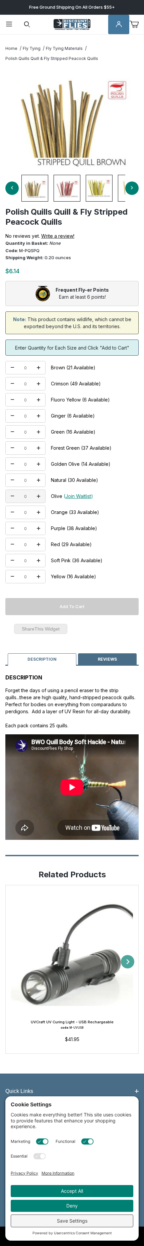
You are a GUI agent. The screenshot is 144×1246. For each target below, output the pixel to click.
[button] (35, 188)
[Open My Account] (119, 24)
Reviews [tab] (107, 659)
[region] (72, 188)
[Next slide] (127, 961)
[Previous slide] (16, 961)
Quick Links (19, 1091)
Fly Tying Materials (64, 48)
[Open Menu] (9, 24)
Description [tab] (42, 659)
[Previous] (12, 188)
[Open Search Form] (27, 24)
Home (11, 48)
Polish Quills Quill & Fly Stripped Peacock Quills (51, 58)
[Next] (132, 188)
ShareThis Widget (41, 629)
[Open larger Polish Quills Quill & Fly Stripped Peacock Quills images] (72, 118)
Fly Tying (32, 48)
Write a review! (57, 236)
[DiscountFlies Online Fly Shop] (72, 24)
